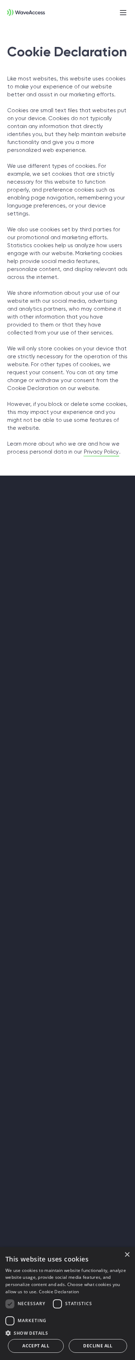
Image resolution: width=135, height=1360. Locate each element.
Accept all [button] (35, 1346)
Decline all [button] (97, 1346)
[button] (67, 1332)
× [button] (127, 1255)
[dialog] (67, 1303)
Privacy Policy (101, 452)
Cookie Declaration (59, 1292)
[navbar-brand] (22, 11)
